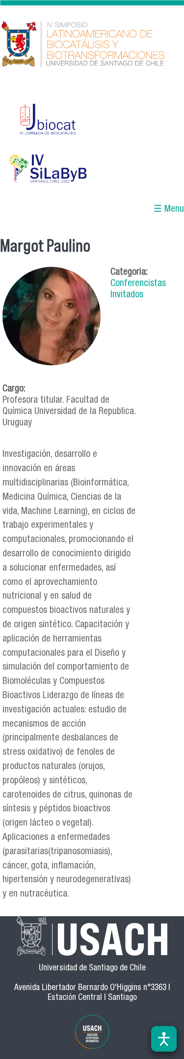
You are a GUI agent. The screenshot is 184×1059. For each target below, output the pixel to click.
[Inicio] (92, 45)
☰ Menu (169, 209)
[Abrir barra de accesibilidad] (164, 1039)
